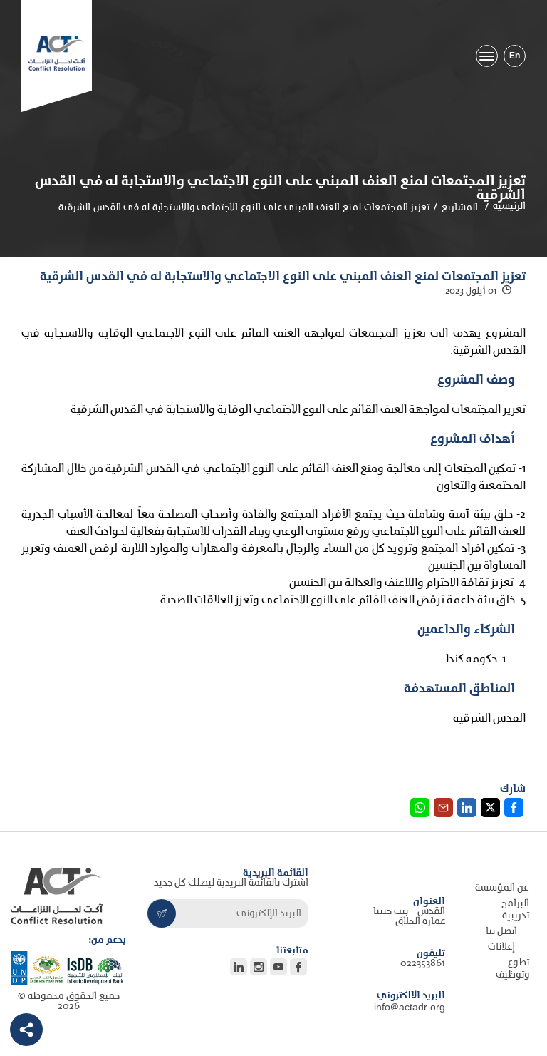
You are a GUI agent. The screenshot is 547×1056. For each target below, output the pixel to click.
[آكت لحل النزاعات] (56, 53)
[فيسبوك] (298, 966)
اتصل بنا (501, 931)
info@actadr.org (409, 1008)
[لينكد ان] (26, 1029)
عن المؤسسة (501, 888)
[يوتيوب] (278, 966)
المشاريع (460, 207)
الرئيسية (509, 206)
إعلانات (501, 947)
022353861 (422, 963)
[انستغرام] (258, 966)
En (514, 56)
